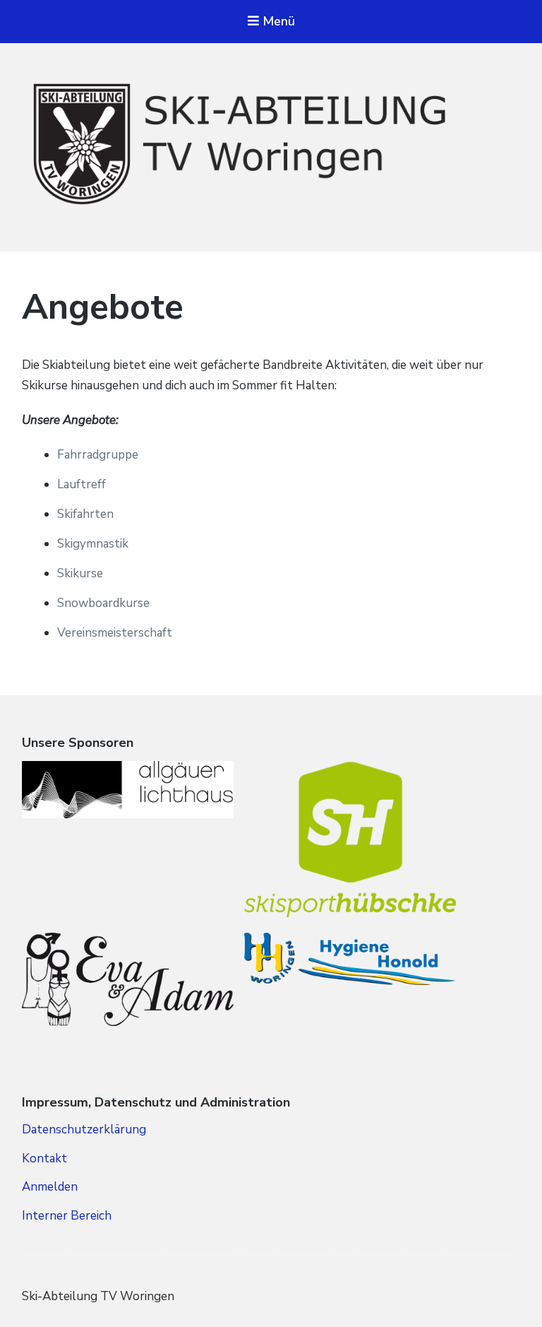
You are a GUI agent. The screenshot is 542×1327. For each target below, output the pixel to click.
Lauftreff (81, 484)
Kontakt (44, 1158)
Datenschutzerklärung (84, 1129)
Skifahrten (85, 514)
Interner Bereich (67, 1216)
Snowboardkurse (103, 603)
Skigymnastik (92, 544)
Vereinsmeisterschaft (114, 633)
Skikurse (80, 573)
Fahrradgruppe (97, 455)
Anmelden (50, 1187)
